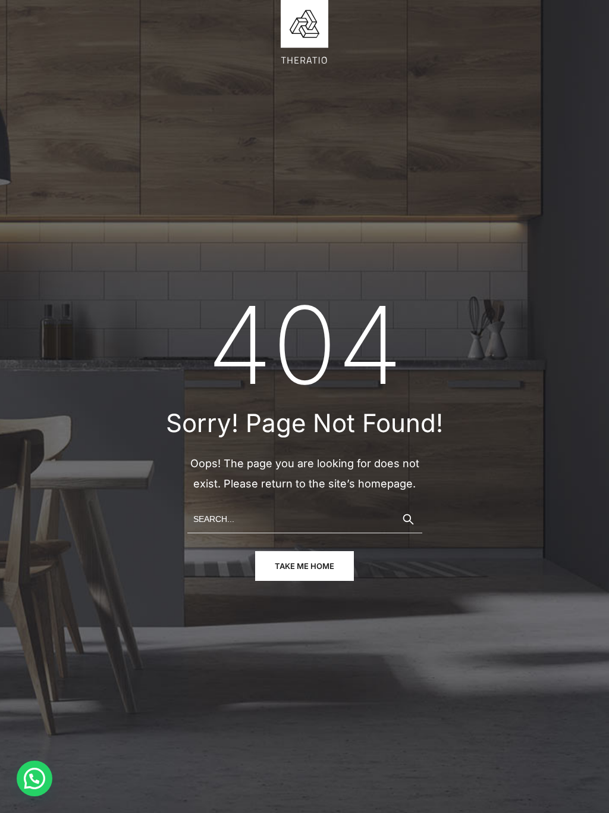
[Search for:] (304, 518)
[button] (34, 778)
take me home (304, 566)
